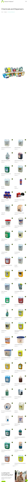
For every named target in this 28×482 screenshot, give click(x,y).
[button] (26, 1)
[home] (7, 1)
